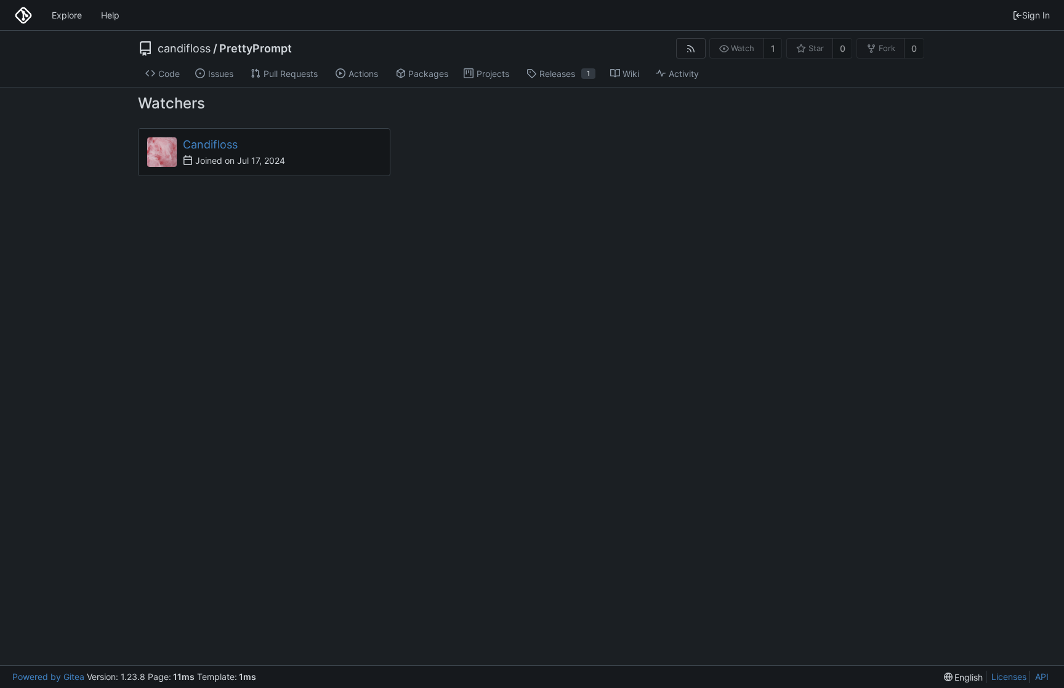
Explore (67, 15)
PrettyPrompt (255, 48)
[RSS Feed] (690, 48)
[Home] (23, 15)
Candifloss (210, 144)
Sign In (1036, 15)
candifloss (184, 48)
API (1042, 676)
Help (110, 15)
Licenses (1008, 676)
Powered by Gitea (48, 676)
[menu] (963, 677)
